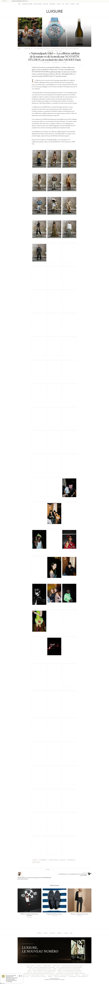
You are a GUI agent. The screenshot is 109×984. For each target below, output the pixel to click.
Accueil (19, 48)
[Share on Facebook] (55, 869)
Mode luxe (77, 975)
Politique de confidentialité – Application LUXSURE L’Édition (60, 975)
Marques (50, 976)
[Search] (90, 4)
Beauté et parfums (38, 3)
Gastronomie (52, 3)
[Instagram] (53, 15)
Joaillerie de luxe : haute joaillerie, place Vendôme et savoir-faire (70, 973)
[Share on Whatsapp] (60, 869)
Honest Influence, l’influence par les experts (72, 965)
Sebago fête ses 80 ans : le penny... (54, 914)
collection (35, 859)
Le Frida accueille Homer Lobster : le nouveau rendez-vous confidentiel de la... (29, 41)
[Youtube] (57, 15)
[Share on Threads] (61, 869)
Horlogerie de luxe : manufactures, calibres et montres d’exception (39, 973)
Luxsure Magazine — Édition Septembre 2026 (78, 976)
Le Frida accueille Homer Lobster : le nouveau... (21, 1)
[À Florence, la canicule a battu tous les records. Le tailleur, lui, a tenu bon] (79, 900)
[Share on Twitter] (56, 869)
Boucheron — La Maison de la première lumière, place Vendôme (40, 967)
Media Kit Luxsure (30, 965)
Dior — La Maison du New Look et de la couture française (69, 967)
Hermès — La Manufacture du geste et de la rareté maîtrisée (66, 968)
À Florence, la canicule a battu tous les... (79, 914)
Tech (63, 3)
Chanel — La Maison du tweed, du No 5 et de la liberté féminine (41, 970)
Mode (19, 3)
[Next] (10, 1)
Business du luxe (25, 976)
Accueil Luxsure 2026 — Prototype (38, 976)
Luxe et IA (67, 3)
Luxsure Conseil (56, 965)
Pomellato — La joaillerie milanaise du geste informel (69, 970)
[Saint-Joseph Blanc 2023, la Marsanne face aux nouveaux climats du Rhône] (79, 32)
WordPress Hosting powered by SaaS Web (54, 979)
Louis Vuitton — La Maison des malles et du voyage (40, 968)
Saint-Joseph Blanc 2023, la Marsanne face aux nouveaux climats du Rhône (77, 41)
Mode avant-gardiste (53, 859)
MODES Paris (62, 859)
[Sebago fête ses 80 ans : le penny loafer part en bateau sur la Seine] (54, 900)
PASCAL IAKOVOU (24, 44)
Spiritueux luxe (85, 975)
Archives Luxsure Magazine (60, 976)
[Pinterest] (55, 15)
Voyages (58, 3)
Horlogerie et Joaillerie (27, 3)
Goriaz (77, 3)
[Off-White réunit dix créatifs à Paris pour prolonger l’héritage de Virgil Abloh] (29, 900)
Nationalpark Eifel (71, 859)
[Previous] (9, 1)
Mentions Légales (47, 965)
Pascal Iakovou (73, 44)
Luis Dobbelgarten (43, 859)
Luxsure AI (72, 3)
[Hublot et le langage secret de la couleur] (54, 32)
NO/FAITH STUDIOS (36, 862)
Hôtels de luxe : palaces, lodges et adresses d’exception (32, 975)
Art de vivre (45, 3)
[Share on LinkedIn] (59, 869)
